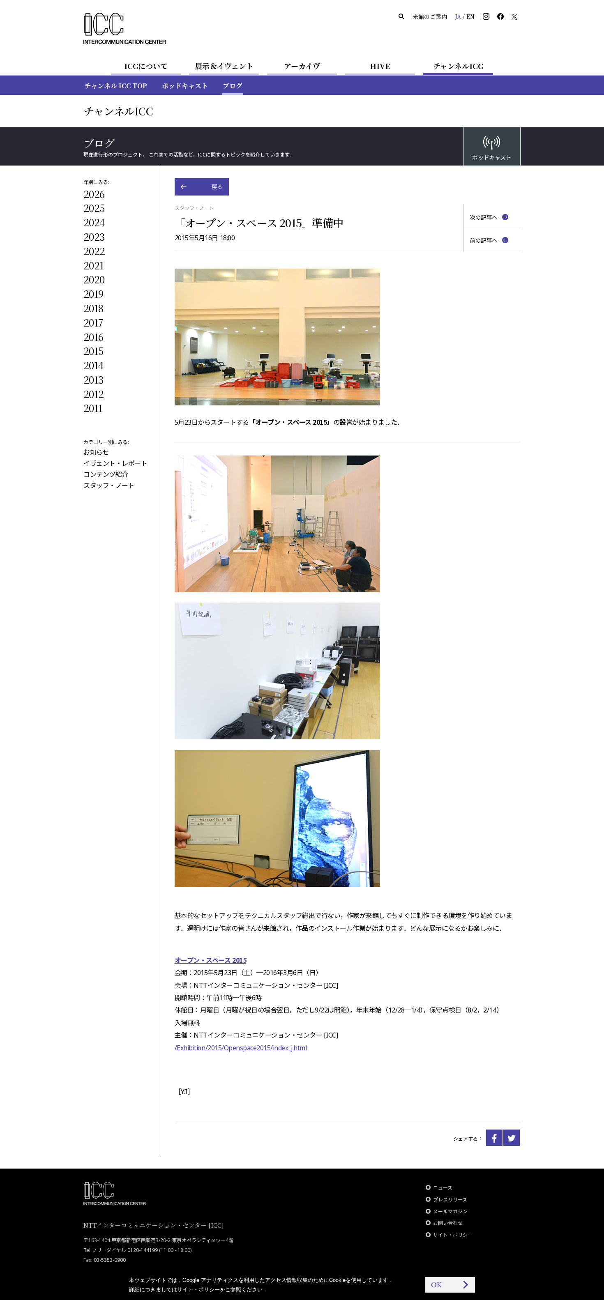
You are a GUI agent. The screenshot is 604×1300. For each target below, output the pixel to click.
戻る (217, 186)
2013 (93, 379)
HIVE (380, 65)
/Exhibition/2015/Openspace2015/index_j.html (241, 1047)
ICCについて (146, 65)
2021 (93, 265)
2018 (93, 308)
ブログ (232, 85)
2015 (93, 350)
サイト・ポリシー (453, 1234)
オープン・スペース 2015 (210, 960)
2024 (94, 222)
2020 (93, 279)
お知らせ (96, 452)
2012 (93, 394)
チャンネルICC (458, 65)
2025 (93, 207)
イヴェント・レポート (115, 463)
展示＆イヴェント (224, 65)
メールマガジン (450, 1211)
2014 (93, 365)
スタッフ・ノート (108, 485)
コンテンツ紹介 (105, 474)
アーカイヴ (302, 65)
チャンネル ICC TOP (115, 85)
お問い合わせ (448, 1222)
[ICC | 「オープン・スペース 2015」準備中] (494, 1138)
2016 (93, 336)
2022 (94, 251)
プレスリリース (450, 1199)
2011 (92, 407)
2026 (93, 193)
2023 (94, 236)
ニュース (442, 1187)
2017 (93, 322)
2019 (93, 293)
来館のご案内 (430, 16)
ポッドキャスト (185, 85)
